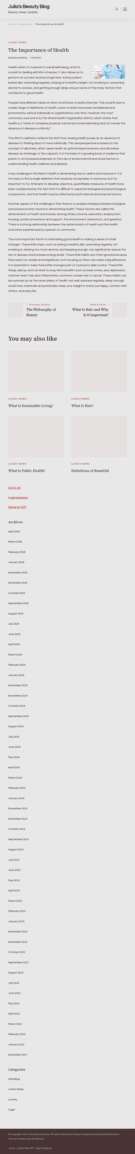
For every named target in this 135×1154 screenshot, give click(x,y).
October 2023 (16, 829)
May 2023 (14, 880)
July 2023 (13, 860)
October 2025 (16, 593)
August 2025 (16, 613)
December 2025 (17, 572)
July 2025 (13, 623)
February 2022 (17, 1034)
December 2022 (17, 931)
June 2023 (14, 870)
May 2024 (14, 757)
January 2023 (16, 921)
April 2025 (14, 644)
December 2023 (17, 808)
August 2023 (16, 849)
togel (11, 1109)
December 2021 (17, 1054)
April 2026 (14, 531)
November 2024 (17, 695)
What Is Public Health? (26, 470)
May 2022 (14, 1003)
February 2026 (17, 552)
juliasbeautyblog (17, 57)
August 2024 (16, 726)
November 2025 (17, 582)
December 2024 (17, 685)
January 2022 (16, 1044)
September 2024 (18, 716)
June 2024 (14, 747)
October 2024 (16, 706)
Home (12, 1148)
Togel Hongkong (44, 1148)
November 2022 (17, 942)
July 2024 (13, 736)
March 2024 (15, 777)
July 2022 (13, 983)
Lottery (12, 1099)
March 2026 (15, 541)
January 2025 (16, 675)
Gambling (14, 1079)
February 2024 (17, 788)
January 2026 (16, 562)
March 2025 (15, 654)
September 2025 (18, 603)
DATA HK (14, 488)
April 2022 (14, 1013)
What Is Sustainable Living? (30, 405)
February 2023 (17, 911)
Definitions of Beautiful (90, 470)
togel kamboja (18, 497)
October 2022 (16, 952)
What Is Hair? (82, 405)
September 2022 (18, 962)
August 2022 (16, 972)
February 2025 (17, 665)
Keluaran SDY (17, 507)
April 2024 (14, 767)
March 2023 (15, 901)
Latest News (17, 42)
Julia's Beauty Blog (29, 6)
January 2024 (16, 798)
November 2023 (17, 818)
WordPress (38, 1139)
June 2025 (14, 634)
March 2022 (15, 1024)
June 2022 (14, 993)
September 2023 (18, 839)
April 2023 (14, 890)
